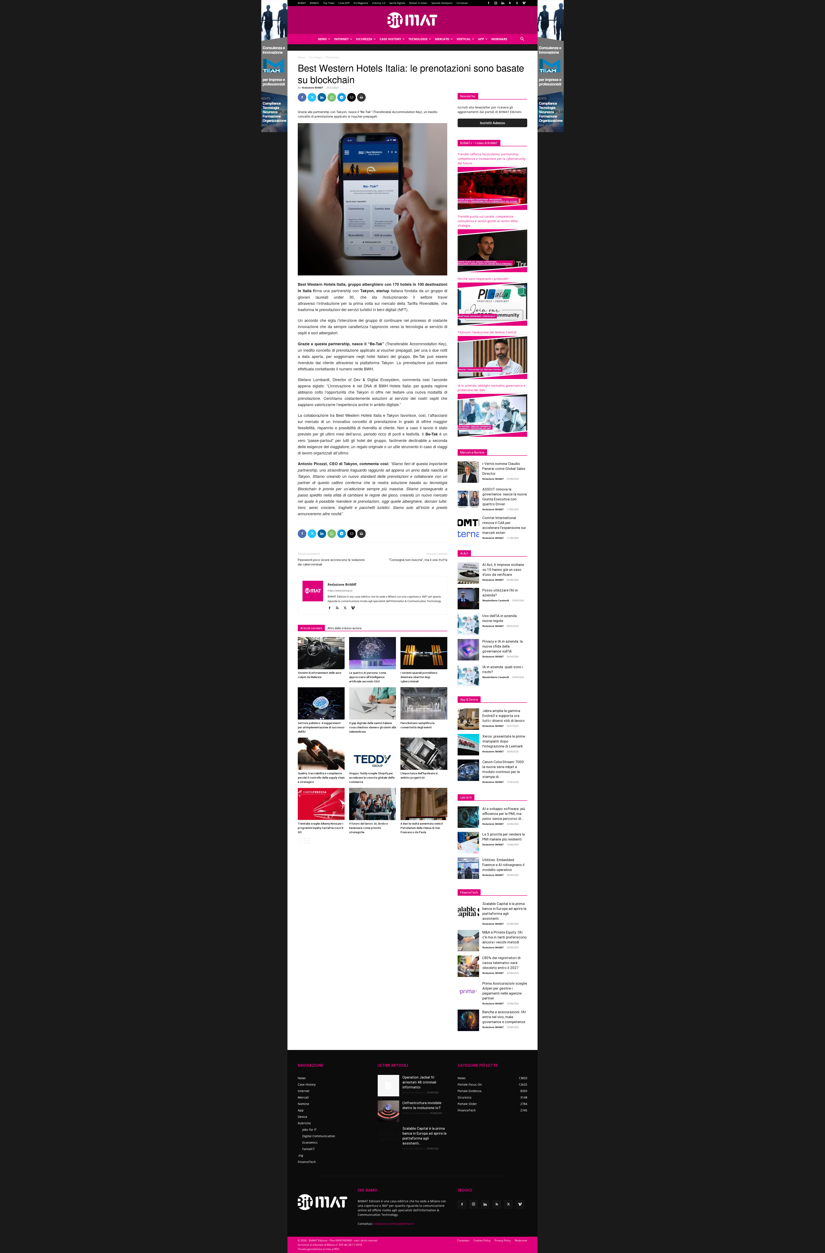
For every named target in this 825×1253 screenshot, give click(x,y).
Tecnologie (418, 39)
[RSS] (510, 3)
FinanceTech (307, 1162)
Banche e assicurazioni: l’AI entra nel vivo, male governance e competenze (504, 1017)
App (481, 39)
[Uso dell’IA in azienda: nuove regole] (468, 624)
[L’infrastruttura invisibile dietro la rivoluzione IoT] (388, 1111)
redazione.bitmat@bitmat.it (394, 1224)
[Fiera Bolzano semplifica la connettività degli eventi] (423, 703)
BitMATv (314, 3)
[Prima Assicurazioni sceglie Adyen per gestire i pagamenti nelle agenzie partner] (468, 991)
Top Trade (328, 3)
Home (301, 57)
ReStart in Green (418, 3)
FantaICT (308, 1149)
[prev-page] (300, 840)
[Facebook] (488, 3)
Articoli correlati (311, 628)
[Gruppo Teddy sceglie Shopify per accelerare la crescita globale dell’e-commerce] (372, 754)
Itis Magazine (361, 3)
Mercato (442, 39)
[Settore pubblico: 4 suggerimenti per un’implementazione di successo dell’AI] (321, 703)
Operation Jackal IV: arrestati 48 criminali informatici (419, 1082)
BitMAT (302, 3)
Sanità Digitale (397, 3)
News (322, 39)
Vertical (464, 39)
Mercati (303, 1097)
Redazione (521, 1240)
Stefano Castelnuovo (414, 1113)
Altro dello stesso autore (344, 628)
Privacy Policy (503, 1240)
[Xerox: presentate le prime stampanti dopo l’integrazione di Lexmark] (468, 744)
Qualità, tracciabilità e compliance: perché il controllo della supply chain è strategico (321, 778)
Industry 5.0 (378, 3)
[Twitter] (517, 3)
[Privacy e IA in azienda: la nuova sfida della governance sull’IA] (468, 649)
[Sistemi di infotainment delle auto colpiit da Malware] (321, 653)
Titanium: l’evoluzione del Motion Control (487, 332)
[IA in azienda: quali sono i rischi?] (468, 675)
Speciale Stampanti (441, 3)
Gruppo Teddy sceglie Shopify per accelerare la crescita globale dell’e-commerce (372, 778)
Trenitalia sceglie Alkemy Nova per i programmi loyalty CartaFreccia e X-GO (321, 828)
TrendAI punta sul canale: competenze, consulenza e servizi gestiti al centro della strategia (488, 221)
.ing (300, 1155)
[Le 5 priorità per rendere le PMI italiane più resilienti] (468, 842)
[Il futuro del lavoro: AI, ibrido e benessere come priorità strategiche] (372, 804)
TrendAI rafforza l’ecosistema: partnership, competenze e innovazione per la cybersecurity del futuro (492, 158)
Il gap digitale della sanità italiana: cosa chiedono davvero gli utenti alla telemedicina (372, 727)
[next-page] (307, 840)
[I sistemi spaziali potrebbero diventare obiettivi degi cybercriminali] (423, 653)
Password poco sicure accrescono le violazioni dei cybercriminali (331, 562)
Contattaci (462, 3)
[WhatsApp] (331, 97)
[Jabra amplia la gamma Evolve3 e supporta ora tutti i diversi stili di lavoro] (468, 719)
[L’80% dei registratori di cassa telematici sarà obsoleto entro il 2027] (468, 966)
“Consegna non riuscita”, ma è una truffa (418, 560)
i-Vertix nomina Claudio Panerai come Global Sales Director (503, 468)
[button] (522, 39)
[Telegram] (341, 97)
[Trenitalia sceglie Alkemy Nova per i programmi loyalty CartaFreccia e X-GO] (321, 804)
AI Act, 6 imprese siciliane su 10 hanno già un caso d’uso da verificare (503, 569)
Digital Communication (318, 1136)
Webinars (499, 39)
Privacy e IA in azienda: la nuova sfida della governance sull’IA (502, 646)
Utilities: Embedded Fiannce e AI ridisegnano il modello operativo (503, 865)
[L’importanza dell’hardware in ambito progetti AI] (423, 754)
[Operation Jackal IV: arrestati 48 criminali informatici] (388, 1085)
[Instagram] (495, 3)
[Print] (361, 97)
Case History (390, 39)
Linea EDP (344, 3)
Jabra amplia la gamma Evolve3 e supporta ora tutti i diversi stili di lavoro (503, 716)
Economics (310, 1142)
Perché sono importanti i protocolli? (483, 279)
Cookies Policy (482, 1240)
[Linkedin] (503, 3)
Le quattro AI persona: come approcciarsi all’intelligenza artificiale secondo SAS (367, 677)
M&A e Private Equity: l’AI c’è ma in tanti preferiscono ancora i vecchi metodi (504, 937)
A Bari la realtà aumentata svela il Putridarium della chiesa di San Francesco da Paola (421, 828)
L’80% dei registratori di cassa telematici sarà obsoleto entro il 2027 (501, 963)
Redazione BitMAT (312, 87)
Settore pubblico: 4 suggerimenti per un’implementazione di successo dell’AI (321, 727)
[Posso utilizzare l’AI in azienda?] (468, 598)
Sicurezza (364, 39)
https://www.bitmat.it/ (340, 590)
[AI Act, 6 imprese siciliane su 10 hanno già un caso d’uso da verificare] (468, 573)
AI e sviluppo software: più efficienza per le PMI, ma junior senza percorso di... (503, 814)
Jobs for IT (309, 1130)
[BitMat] (412, 20)
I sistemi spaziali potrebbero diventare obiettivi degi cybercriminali (418, 677)
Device (302, 1117)
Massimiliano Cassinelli (495, 600)
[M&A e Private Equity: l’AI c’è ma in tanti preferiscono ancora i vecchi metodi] (468, 940)
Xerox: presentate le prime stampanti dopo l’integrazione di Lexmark (503, 741)
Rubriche (304, 1123)
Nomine (303, 1104)
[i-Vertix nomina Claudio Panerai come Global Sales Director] (468, 472)
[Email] (351, 97)
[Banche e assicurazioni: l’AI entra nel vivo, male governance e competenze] (468, 1020)
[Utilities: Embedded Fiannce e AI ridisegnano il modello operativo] (468, 868)
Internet (341, 39)
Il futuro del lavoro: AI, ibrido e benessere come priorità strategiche (368, 828)
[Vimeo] (524, 3)
